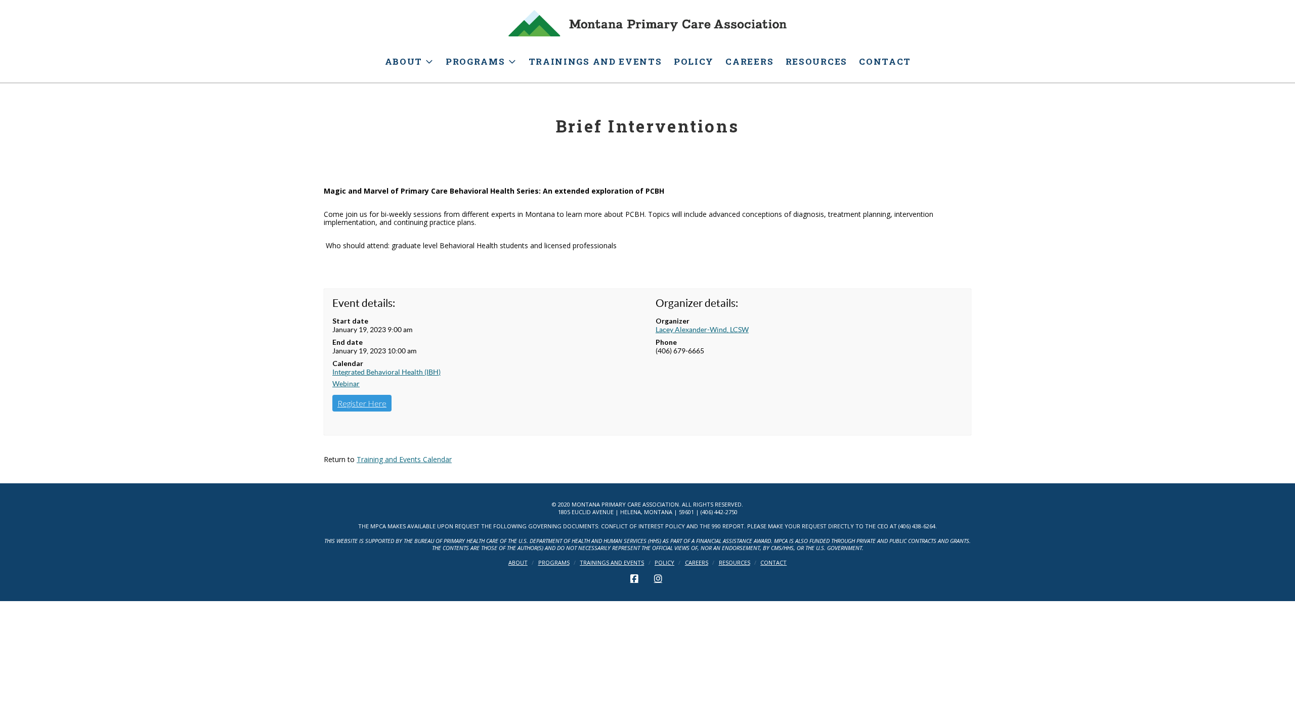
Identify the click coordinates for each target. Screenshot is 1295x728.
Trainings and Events (612, 562)
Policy (664, 562)
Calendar (347, 363)
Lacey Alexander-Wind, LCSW (702, 330)
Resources (734, 562)
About (518, 562)
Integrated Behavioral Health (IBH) (386, 372)
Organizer (672, 320)
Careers (696, 562)
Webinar (346, 384)
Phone (666, 342)
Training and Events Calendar (404, 459)
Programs (554, 562)
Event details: (363, 303)
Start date (350, 320)
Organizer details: (697, 303)
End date (347, 342)
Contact (773, 562)
